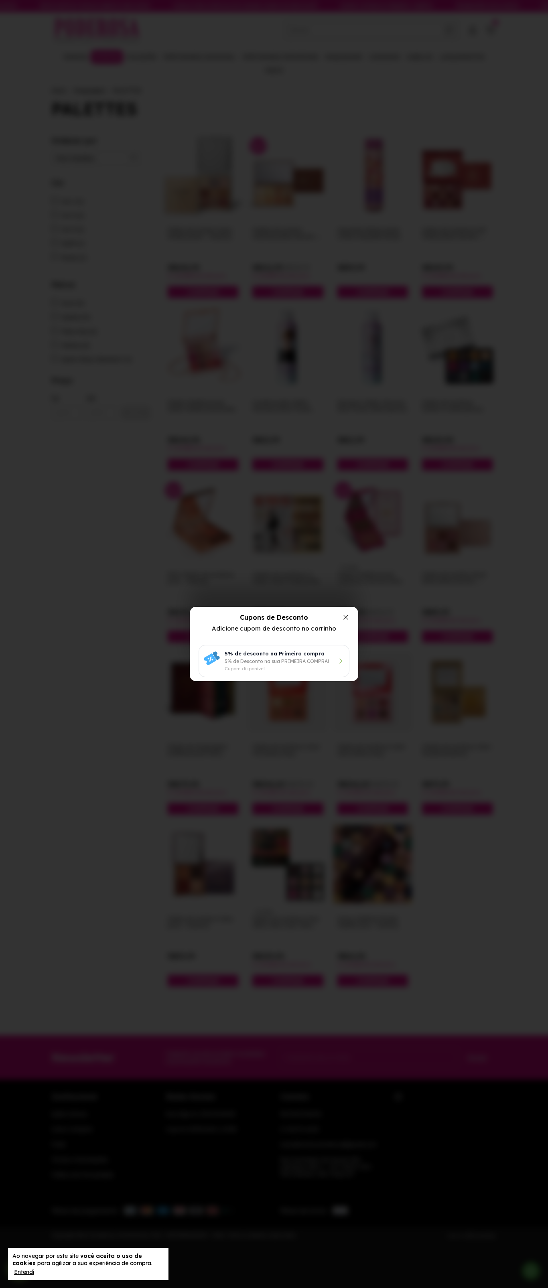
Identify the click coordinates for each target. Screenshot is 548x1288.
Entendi (24, 1272)
